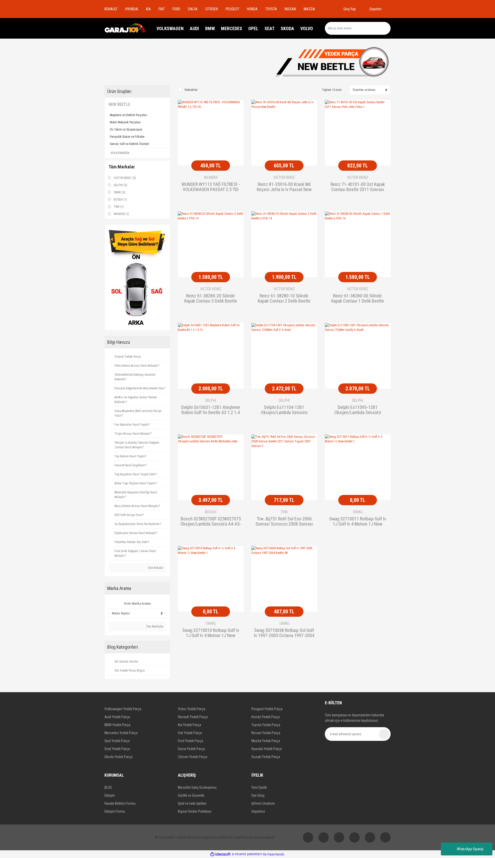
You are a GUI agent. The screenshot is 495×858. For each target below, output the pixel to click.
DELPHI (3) (120, 185)
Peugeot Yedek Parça (267, 709)
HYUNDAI (131, 9)
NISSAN (290, 9)
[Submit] (384, 734)
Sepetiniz (258, 811)
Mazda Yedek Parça (265, 741)
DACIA (192, 9)
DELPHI (210, 400)
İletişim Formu (114, 811)
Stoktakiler (191, 90)
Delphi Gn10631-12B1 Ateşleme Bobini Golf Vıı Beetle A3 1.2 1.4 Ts (210, 410)
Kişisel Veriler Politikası (194, 811)
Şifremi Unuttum (263, 803)
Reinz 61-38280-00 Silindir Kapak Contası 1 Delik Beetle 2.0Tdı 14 (357, 298)
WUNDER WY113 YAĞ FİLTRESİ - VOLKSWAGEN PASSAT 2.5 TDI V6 (211, 187)
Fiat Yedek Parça (190, 733)
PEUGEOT (232, 9)
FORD (176, 9)
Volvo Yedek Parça (191, 709)
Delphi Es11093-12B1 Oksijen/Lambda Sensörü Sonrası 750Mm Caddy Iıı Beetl (357, 410)
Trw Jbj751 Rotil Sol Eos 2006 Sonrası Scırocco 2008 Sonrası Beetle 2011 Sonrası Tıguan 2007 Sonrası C (284, 521)
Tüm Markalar (154, 626)
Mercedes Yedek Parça (121, 733)
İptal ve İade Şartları (192, 803)
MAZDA (309, 9)
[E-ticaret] (247, 854)
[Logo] (125, 28)
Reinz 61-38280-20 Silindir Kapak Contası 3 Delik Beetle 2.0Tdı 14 (210, 298)
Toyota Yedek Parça (265, 725)
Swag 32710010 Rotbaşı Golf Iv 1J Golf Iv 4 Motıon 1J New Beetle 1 (210, 633)
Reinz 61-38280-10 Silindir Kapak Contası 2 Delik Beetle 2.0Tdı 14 (284, 298)
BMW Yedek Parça (117, 725)
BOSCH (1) (120, 199)
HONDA (252, 9)
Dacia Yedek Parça (191, 749)
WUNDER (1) (121, 214)
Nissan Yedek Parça (265, 733)
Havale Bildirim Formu (120, 803)
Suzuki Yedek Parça (265, 757)
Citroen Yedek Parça (192, 757)
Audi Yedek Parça (117, 717)
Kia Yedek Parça (189, 725)
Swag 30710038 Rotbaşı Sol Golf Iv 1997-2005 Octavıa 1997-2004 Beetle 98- (284, 633)
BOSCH (210, 512)
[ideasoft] (220, 854)
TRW (284, 512)
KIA (148, 9)
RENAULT (111, 9)
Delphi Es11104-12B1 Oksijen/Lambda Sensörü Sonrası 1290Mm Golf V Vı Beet (284, 410)
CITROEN (211, 9)
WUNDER (211, 177)
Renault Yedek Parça (193, 717)
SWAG (358, 512)
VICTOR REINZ (284, 177)
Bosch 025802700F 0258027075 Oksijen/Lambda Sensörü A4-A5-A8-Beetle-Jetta (210, 521)
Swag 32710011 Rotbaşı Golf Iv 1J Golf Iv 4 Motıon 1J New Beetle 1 (357, 521)
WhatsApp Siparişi (470, 849)
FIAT (162, 9)
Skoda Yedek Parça (118, 757)
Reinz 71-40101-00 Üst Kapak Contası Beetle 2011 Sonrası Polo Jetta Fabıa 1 (358, 187)
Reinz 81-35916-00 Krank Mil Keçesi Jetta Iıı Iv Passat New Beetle (284, 187)
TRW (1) (119, 207)
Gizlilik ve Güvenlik (191, 795)
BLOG (108, 787)
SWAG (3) (119, 192)
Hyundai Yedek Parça (266, 749)
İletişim (109, 795)
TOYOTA (271, 9)
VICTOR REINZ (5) (125, 178)
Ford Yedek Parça (190, 741)
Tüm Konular (155, 568)
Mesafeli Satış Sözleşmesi (197, 787)
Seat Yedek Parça (117, 749)
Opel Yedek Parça (117, 741)
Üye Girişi (258, 795)
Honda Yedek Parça (265, 717)
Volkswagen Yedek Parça (122, 709)
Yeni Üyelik (259, 787)
